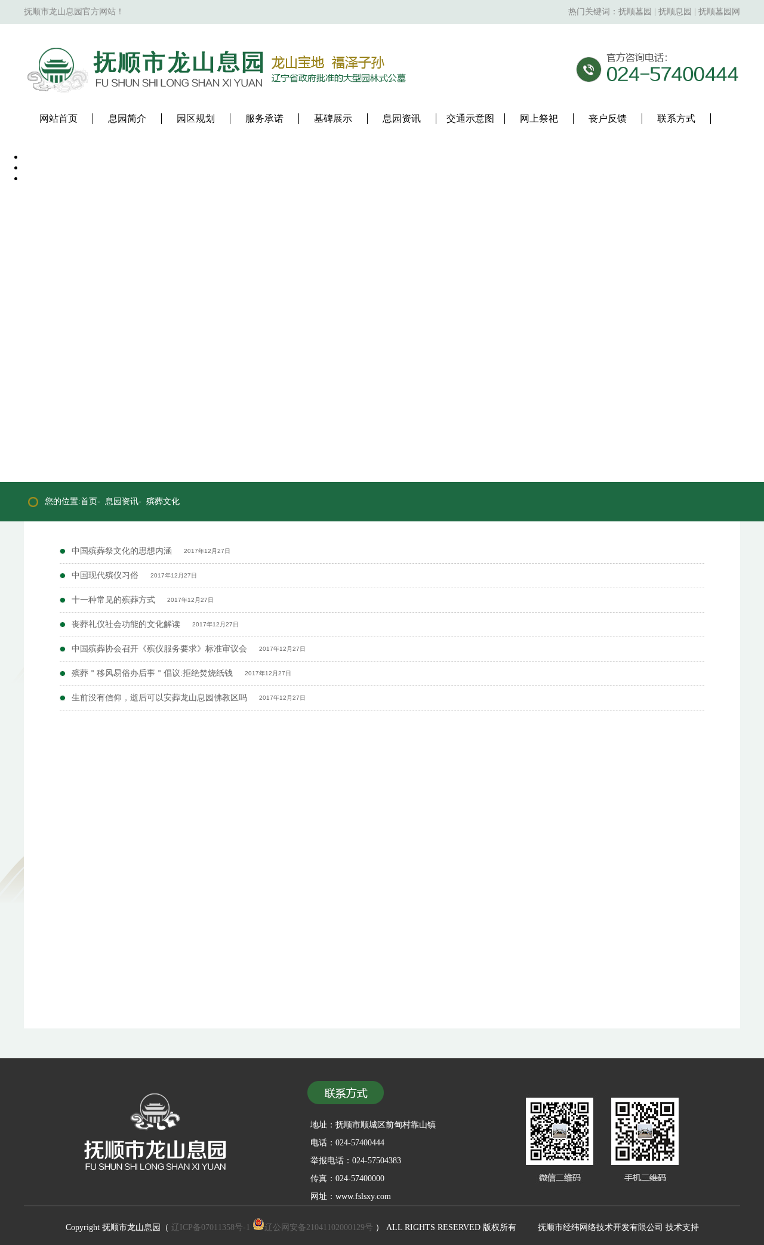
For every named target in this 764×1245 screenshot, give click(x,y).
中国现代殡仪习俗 (105, 575)
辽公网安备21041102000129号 (318, 1227)
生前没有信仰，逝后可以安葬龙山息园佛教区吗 (159, 697)
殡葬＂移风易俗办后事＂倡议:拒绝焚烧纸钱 (152, 673)
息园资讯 (402, 118)
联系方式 (676, 118)
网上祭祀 (539, 118)
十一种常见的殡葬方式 (113, 599)
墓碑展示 (333, 118)
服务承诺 (264, 118)
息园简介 (127, 118)
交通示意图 (470, 118)
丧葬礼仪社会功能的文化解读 (126, 624)
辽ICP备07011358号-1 (210, 1227)
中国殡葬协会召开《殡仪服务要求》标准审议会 (159, 648)
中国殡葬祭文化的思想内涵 (122, 550)
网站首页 (58, 118)
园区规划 (196, 118)
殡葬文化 (163, 501)
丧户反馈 (608, 118)
